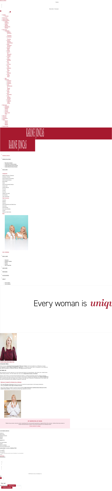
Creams (6, 111)
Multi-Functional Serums (9, 45)
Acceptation (2, 451)
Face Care (4, 29)
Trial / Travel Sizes (8, 75)
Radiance (9, 83)
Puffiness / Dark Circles (9, 102)
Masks (8, 50)
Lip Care (9, 64)
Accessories (5, 118)
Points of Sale (5, 126)
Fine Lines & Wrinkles (9, 97)
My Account (4, 17)
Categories (7, 30)
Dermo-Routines (5, 20)
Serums (6, 110)
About (3, 119)
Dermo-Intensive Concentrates (10, 41)
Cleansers (7, 106)
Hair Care (4, 115)
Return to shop (12, 485)
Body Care (4, 105)
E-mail (1, 450)
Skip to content (3, 0)
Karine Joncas (5, 19)
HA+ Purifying (5, 252)
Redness (9, 82)
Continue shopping (6, 487)
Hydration (9, 80)
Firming (8, 99)
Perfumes (4, 117)
